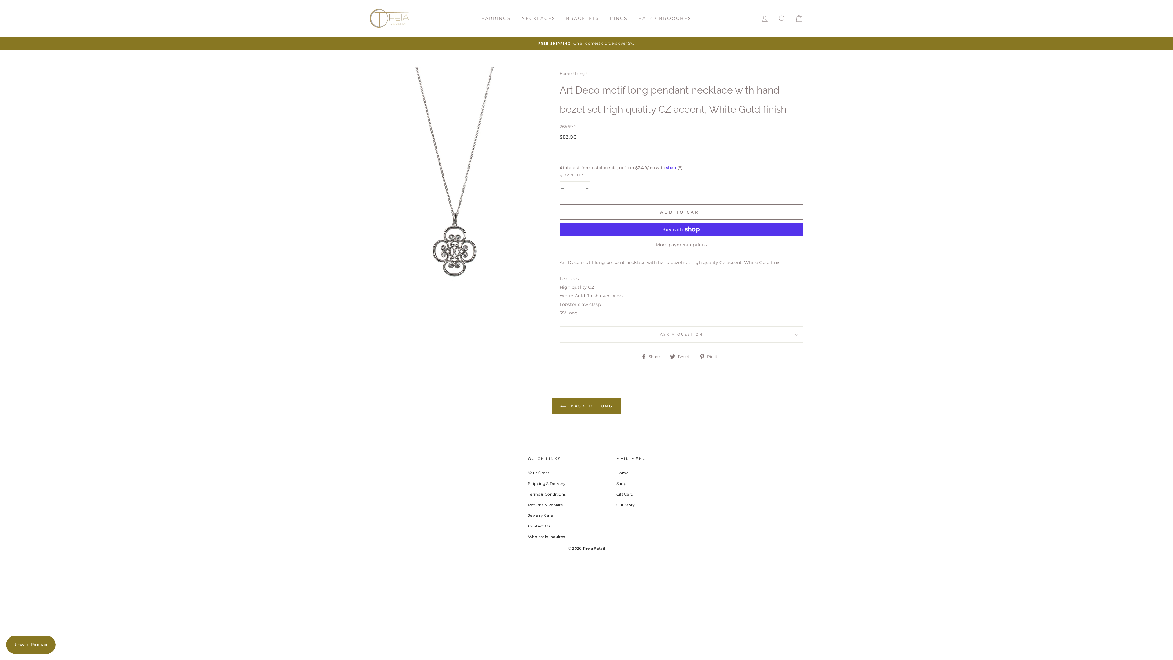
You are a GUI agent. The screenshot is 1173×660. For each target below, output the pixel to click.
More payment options (681, 245)
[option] (586, 43)
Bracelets (582, 18)
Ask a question (681, 334)
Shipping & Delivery (547, 483)
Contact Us (539, 526)
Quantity (572, 175)
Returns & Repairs (545, 505)
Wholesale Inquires (546, 536)
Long (580, 73)
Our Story (625, 505)
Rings (619, 18)
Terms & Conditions (547, 494)
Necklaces (538, 18)
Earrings (496, 18)
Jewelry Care (540, 515)
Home (566, 73)
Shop (621, 483)
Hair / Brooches (665, 18)
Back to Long (591, 406)
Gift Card (625, 494)
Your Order (539, 473)
